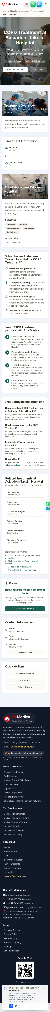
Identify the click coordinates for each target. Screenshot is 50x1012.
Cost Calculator (11, 784)
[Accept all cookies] (11, 1006)
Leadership (9, 872)
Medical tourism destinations (20, 567)
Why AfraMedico (21, 742)
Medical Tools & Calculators (17, 780)
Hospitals (14, 11)
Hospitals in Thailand (14, 830)
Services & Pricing (12, 942)
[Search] (39, 4)
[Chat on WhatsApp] (48, 504)
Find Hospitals (10, 776)
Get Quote (38, 69)
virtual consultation (13, 465)
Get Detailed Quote (25, 608)
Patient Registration (13, 792)
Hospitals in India (12, 826)
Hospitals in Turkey (13, 834)
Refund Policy (10, 938)
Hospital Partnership (14, 796)
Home (4, 11)
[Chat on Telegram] (48, 508)
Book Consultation (15, 69)
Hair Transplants (12, 864)
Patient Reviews (25, 687)
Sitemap (7, 946)
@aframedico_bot (14, 907)
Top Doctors (10, 788)
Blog (6, 746)
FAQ (6, 855)
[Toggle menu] (45, 4)
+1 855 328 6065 (14, 899)
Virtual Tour (25, 680)
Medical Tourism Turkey (15, 822)
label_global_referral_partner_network (22, 801)
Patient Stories (11, 851)
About (7, 742)
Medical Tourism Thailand (16, 818)
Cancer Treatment (12, 868)
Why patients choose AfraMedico (22, 570)
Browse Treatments (13, 772)
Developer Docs (11, 950)
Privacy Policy (10, 934)
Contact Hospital (25, 653)
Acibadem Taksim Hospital (32, 11)
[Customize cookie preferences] (21, 1006)
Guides (7, 847)
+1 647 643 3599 (14, 903)
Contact (36, 742)
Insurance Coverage (13, 859)
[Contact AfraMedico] (33, 4)
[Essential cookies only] (16, 1006)
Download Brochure (25, 674)
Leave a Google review (22, 746)
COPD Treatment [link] (9, 14)
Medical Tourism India (14, 814)
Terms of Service (12, 930)
